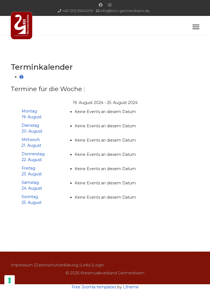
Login (98, 265)
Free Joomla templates (94, 287)
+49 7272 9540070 (77, 11)
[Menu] (195, 27)
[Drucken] (21, 76)
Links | (87, 265)
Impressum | (23, 265)
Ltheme (131, 287)
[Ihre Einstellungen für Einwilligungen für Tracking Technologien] (9, 280)
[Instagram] (109, 4)
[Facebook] (101, 4)
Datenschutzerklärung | (58, 265)
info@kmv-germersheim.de (125, 11)
